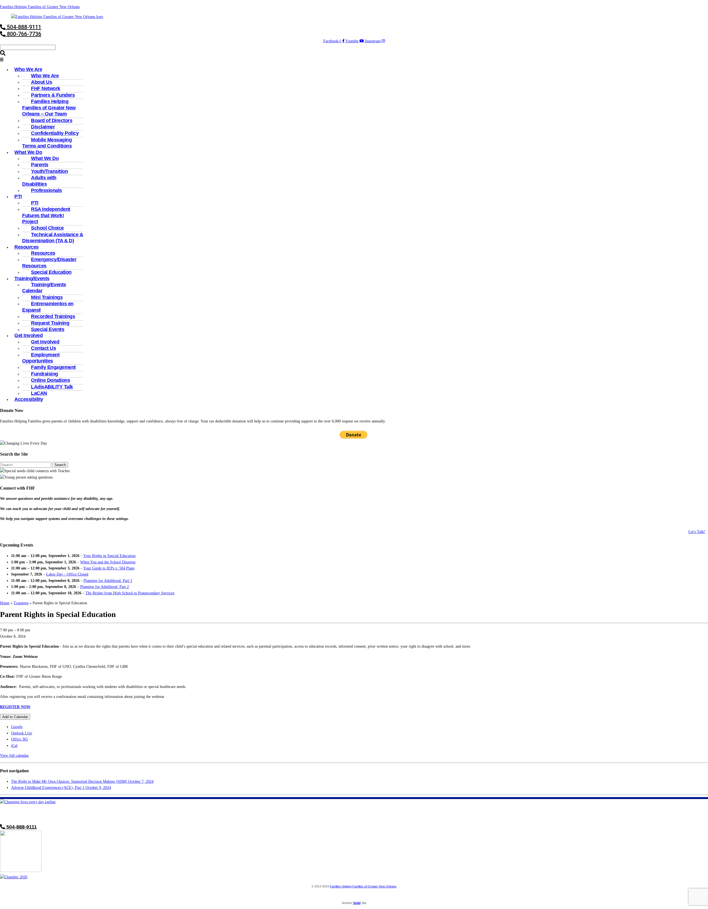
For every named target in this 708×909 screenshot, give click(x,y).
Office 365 (19, 739)
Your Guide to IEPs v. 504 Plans (108, 568)
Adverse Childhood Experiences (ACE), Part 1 (61, 787)
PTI (18, 196)
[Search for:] (26, 465)
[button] (354, 60)
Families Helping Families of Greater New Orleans (40, 7)
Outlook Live (21, 733)
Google (16, 727)
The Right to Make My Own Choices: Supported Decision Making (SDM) (82, 781)
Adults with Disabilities (39, 180)
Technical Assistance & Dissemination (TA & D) (52, 237)
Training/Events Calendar (44, 287)
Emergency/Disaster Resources (49, 262)
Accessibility (28, 399)
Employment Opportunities (40, 358)
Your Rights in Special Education (109, 556)
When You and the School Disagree (108, 562)
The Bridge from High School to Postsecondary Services (129, 593)
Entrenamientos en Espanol (48, 306)
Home (4, 603)
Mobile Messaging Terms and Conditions (47, 143)
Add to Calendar (15, 717)
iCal (14, 746)
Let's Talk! (696, 532)
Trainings (21, 603)
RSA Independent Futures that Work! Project (46, 215)
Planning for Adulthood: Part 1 (108, 581)
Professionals (46, 190)
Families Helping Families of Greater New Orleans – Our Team (49, 108)
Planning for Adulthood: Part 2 (104, 587)
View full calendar (14, 755)
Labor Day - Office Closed (67, 574)
